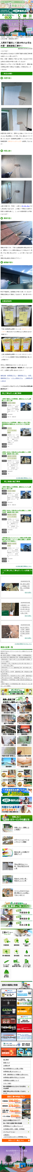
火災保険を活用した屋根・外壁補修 (13, 1129)
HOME (3, 37)
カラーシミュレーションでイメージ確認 (21, 841)
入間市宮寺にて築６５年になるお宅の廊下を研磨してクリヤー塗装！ (16, 660)
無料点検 (3, 375)
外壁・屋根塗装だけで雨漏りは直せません (15, 1074)
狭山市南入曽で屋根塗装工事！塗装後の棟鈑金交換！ (16, 657)
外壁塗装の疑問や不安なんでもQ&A (14, 1077)
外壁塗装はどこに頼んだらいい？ (13, 1126)
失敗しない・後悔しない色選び (21, 828)
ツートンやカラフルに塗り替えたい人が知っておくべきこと (21, 893)
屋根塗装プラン (22, 375)
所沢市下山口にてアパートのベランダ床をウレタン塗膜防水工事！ (16, 652)
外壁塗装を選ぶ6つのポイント (12, 1071)
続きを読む (28, 592)
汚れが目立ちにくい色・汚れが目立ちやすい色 (21, 866)
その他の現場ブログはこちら (23, 644)
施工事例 (6, 1059)
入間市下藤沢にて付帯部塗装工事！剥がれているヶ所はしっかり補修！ (16, 685)
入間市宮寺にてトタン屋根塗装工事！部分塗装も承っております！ (16, 668)
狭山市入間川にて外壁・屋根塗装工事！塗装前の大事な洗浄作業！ (25, 631)
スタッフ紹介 (7, 1083)
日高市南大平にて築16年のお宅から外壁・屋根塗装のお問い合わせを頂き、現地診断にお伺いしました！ (16, 677)
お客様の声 (6, 1065)
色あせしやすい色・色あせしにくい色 (21, 880)
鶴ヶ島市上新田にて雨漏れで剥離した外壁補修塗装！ (16, 655)
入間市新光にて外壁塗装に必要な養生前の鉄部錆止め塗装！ (16, 681)
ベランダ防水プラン (17, 378)
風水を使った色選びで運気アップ (21, 853)
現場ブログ (10, 37)
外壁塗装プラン (11, 375)
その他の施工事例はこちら (24, 478)
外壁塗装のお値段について (11, 1080)
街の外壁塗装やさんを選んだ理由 (13, 1068)
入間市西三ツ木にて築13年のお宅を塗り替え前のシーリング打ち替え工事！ (25, 609)
